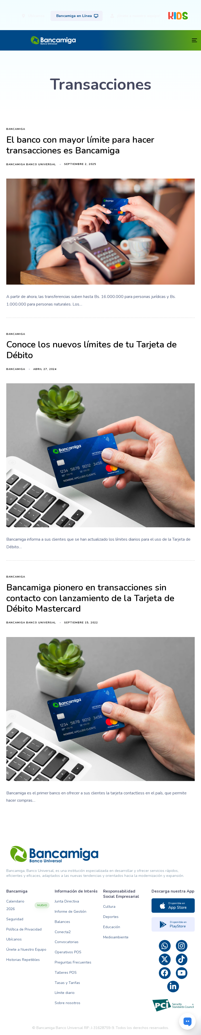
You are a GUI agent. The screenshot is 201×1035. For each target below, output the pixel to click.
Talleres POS (66, 972)
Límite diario (65, 992)
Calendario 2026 (26, 905)
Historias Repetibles (23, 959)
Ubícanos (14, 939)
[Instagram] (182, 946)
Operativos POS (68, 952)
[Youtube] (182, 973)
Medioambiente (116, 937)
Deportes (111, 916)
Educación (111, 927)
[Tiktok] (182, 959)
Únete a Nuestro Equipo (26, 949)
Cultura (109, 906)
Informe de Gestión (70, 911)
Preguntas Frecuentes (73, 962)
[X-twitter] (165, 959)
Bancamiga (15, 129)
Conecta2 (63, 931)
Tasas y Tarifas (67, 982)
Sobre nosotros (67, 1002)
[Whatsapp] (165, 946)
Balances (62, 921)
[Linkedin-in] (173, 987)
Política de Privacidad (24, 929)
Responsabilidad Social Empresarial (121, 894)
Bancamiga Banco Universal (31, 164)
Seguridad (14, 919)
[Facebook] (165, 973)
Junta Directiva (67, 901)
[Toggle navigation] (149, 40)
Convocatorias (67, 941)
